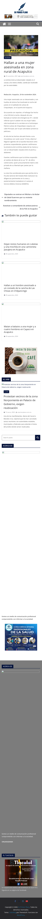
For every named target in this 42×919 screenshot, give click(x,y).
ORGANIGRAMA (7, 842)
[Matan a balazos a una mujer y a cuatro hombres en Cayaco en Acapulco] (21, 304)
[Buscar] (37, 437)
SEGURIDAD (8, 57)
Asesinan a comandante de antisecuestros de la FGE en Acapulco (20, 207)
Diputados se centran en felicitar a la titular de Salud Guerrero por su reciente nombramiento (22, 197)
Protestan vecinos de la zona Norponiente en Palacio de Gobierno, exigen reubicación (21, 402)
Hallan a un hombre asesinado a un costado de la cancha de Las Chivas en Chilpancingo (20, 288)
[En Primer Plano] (4, 24)
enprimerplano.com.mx (27, 76)
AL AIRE (6, 391)
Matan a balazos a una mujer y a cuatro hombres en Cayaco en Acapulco (20, 329)
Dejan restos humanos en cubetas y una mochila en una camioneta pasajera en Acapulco (21, 247)
